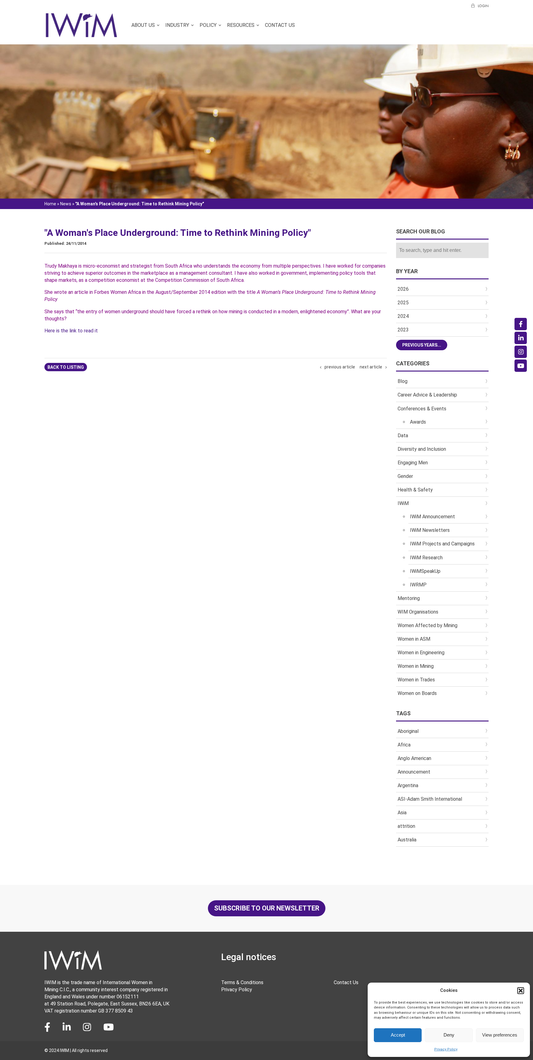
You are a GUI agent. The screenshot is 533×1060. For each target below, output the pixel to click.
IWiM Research (426, 558)
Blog (402, 381)
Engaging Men (413, 463)
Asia (402, 813)
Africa (404, 745)
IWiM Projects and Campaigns (442, 544)
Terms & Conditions (242, 982)
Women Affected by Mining (427, 625)
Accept (398, 1034)
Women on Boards (417, 693)
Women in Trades (416, 680)
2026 (403, 289)
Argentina (408, 785)
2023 (403, 330)
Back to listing (66, 367)
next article (371, 366)
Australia (407, 840)
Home (50, 203)
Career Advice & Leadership (427, 395)
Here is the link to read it (71, 331)
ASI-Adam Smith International (430, 799)
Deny (449, 1034)
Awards (418, 422)
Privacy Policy (445, 1049)
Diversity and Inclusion (422, 449)
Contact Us (280, 25)
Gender (405, 476)
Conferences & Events (422, 409)
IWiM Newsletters (430, 530)
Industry (177, 25)
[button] (521, 991)
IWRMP (418, 585)
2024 (403, 316)
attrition (406, 826)
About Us (143, 25)
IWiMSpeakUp (425, 571)
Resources (240, 25)
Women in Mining (416, 666)
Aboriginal (408, 731)
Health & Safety (415, 490)
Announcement (414, 772)
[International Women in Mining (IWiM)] (81, 35)
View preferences (499, 1034)
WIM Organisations (418, 612)
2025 (403, 303)
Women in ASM (414, 639)
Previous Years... (421, 345)
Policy (208, 25)
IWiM (403, 503)
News (65, 203)
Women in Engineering (421, 652)
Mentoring (409, 598)
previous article (339, 366)
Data (403, 435)
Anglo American (414, 758)
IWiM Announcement (432, 517)
